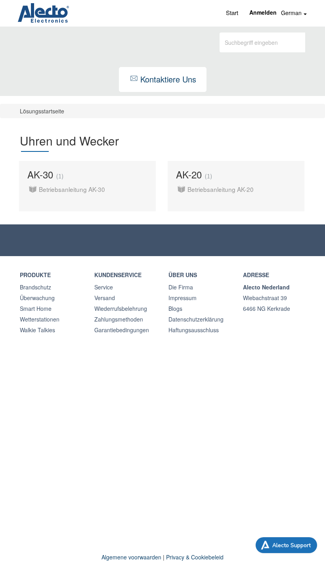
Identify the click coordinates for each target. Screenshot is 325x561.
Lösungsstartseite (42, 111)
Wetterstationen (39, 319)
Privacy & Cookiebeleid (195, 557)
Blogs (175, 308)
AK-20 (193, 174)
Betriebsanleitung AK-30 (72, 189)
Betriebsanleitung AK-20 (220, 189)
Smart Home (36, 308)
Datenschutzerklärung (196, 319)
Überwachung (37, 298)
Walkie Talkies (37, 330)
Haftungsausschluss (193, 330)
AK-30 (44, 174)
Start (232, 12)
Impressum (182, 298)
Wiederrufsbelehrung (120, 308)
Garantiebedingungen (121, 330)
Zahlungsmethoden (118, 319)
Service (103, 287)
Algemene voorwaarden (131, 557)
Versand (104, 298)
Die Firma (180, 287)
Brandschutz (35, 287)
